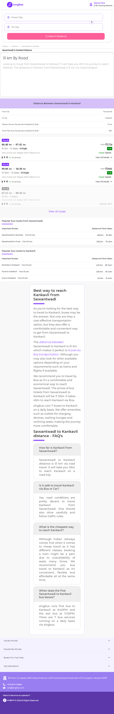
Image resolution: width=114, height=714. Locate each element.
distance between (51, 342)
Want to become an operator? (16, 695)
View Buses (30, 235)
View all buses (57, 212)
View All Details (102, 157)
